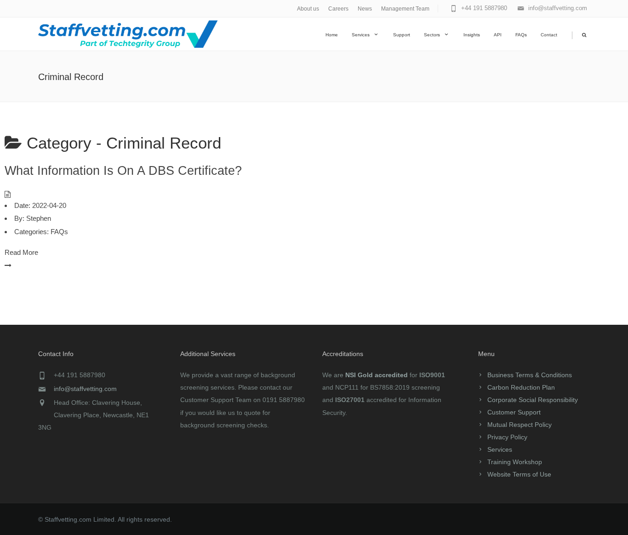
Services (361, 34)
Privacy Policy (507, 437)
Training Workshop (514, 462)
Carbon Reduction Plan (521, 387)
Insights (471, 34)
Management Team (405, 9)
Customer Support (514, 412)
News (365, 9)
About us (308, 9)
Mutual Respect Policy (519, 424)
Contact (549, 34)
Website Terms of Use (519, 474)
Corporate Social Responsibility (532, 399)
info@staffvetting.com (85, 388)
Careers (338, 9)
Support (401, 34)
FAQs (521, 34)
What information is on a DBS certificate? (123, 171)
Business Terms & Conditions (529, 375)
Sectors (432, 34)
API (498, 34)
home (331, 34)
